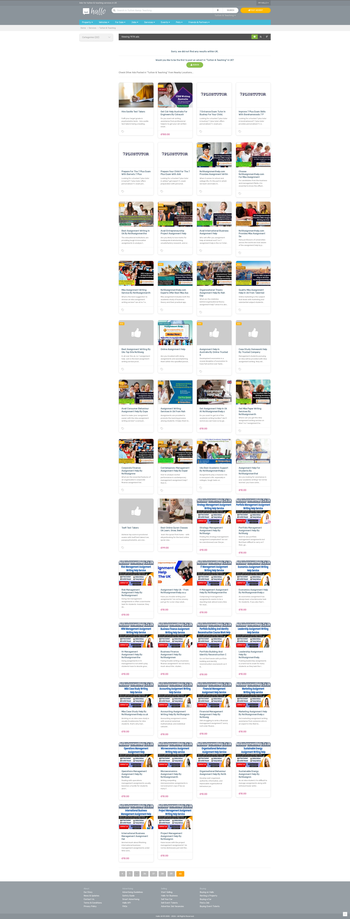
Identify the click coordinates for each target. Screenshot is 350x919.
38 (162, 873)
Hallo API (126, 903)
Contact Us (89, 899)
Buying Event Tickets (210, 906)
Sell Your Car (166, 899)
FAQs (124, 906)
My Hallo (262, 3)
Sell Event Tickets (169, 903)
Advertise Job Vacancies (172, 906)
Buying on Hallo (207, 892)
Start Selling (166, 892)
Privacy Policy (90, 906)
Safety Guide (128, 895)
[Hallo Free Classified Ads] (94, 11)
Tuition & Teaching (107, 28)
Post (256, 10)
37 (153, 873)
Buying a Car (205, 899)
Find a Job (204, 903)
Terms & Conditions (93, 903)
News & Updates (91, 895)
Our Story (88, 892)
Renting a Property (208, 895)
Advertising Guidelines (132, 892)
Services (92, 28)
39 (171, 873)
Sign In (195, 65)
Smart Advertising (130, 899)
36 (144, 873)
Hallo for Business (169, 895)
